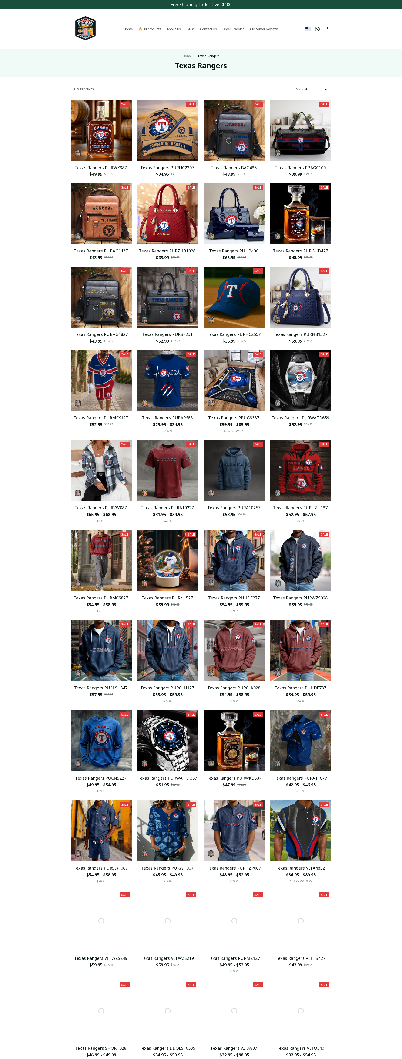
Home (187, 56)
